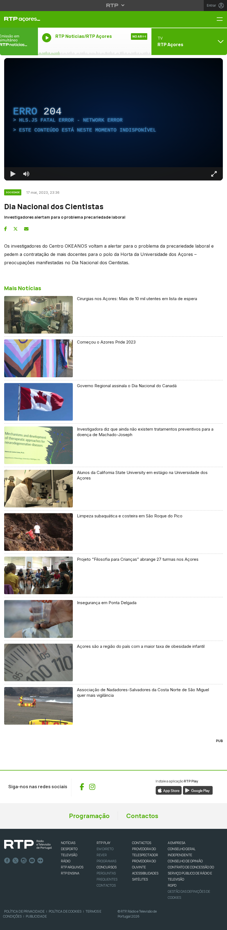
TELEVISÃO (69, 855)
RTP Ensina (70, 873)
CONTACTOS (141, 842)
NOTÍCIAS (68, 842)
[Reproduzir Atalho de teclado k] (13, 173)
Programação (89, 816)
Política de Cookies (65, 911)
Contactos (142, 816)
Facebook (7, 861)
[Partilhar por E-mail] (26, 229)
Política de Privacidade (24, 911)
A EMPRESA (176, 842)
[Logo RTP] (28, 844)
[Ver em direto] (19, 41)
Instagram (24, 861)
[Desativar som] (26, 173)
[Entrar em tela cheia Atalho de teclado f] (214, 173)
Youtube (32, 861)
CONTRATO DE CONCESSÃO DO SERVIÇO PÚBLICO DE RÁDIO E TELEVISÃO (191, 873)
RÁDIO (65, 861)
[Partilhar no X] (15, 229)
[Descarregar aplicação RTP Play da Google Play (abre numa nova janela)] (198, 790)
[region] (113, 119)
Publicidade (36, 916)
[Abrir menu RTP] (113, 5)
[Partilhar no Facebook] (5, 229)
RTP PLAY (103, 842)
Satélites (140, 879)
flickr (40, 861)
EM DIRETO (105, 849)
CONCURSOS (107, 867)
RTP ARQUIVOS (72, 867)
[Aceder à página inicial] (19, 19)
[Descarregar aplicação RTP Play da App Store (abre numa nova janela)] (169, 790)
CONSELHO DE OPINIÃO (185, 861)
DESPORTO (69, 849)
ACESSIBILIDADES (145, 873)
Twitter (15, 861)
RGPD (172, 885)
